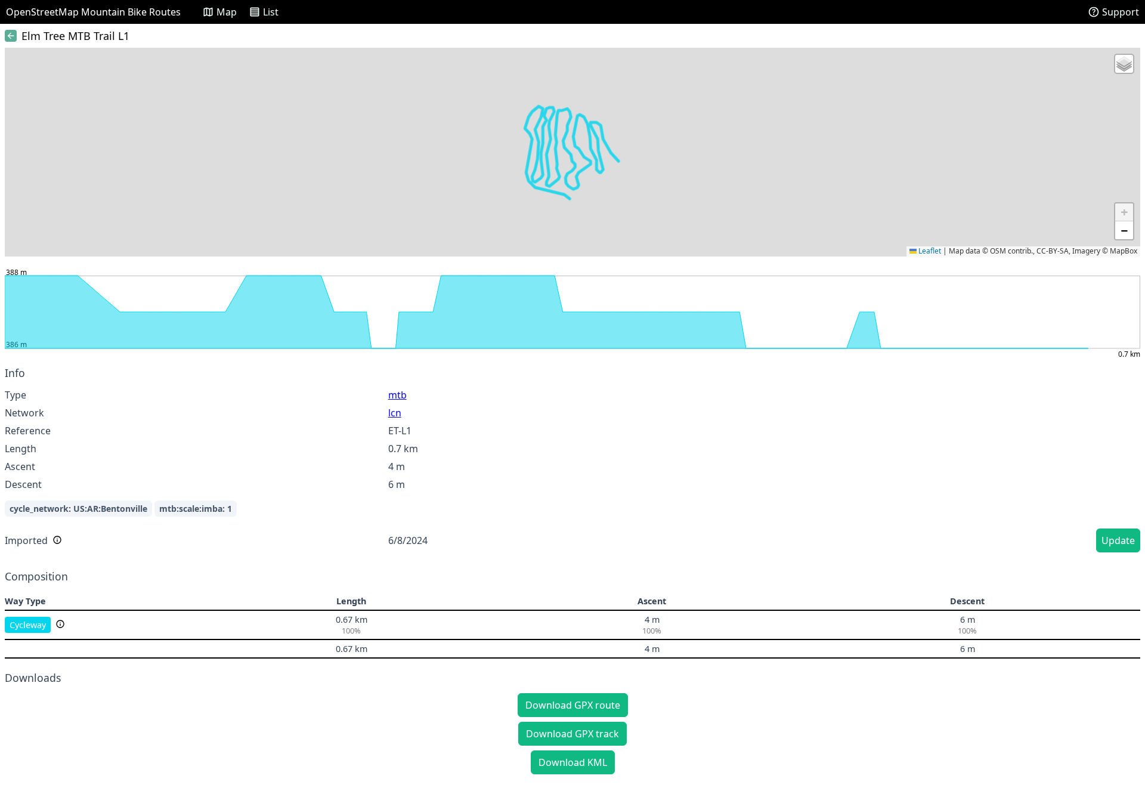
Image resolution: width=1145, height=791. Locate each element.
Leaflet (929, 251)
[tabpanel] (572, 461)
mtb (397, 394)
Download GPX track (572, 733)
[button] (1124, 64)
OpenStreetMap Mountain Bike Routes (93, 11)
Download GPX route (572, 705)
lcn (394, 412)
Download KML (573, 762)
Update (1118, 540)
